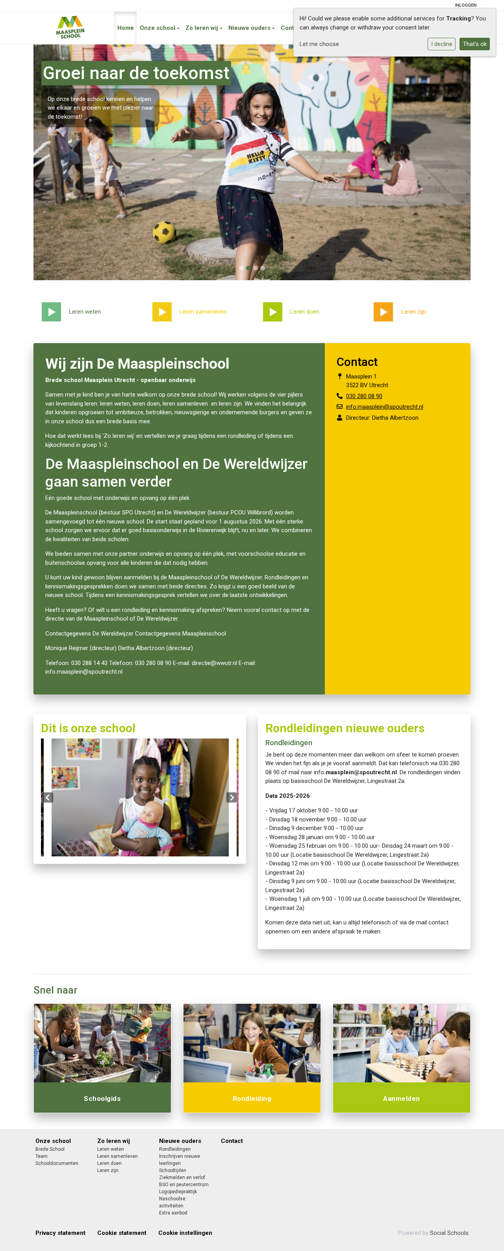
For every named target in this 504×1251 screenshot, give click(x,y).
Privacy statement (60, 1232)
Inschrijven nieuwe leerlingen (179, 1160)
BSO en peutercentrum (184, 1184)
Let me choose (319, 44)
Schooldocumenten (56, 1163)
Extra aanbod (173, 1213)
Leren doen (109, 1163)
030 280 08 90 (364, 396)
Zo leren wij (202, 27)
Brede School (50, 1149)
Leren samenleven (117, 1156)
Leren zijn (108, 1170)
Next (231, 797)
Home (125, 27)
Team (41, 1156)
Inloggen (465, 5)
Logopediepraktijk (178, 1191)
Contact (292, 27)
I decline (441, 44)
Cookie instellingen (185, 1232)
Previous (48, 797)
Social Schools (449, 1232)
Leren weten (110, 1149)
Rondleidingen (175, 1149)
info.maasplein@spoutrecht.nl (384, 406)
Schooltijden (172, 1170)
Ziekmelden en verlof (182, 1177)
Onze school (158, 27)
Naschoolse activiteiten (172, 1202)
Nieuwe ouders (250, 27)
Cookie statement (121, 1232)
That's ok (475, 44)
